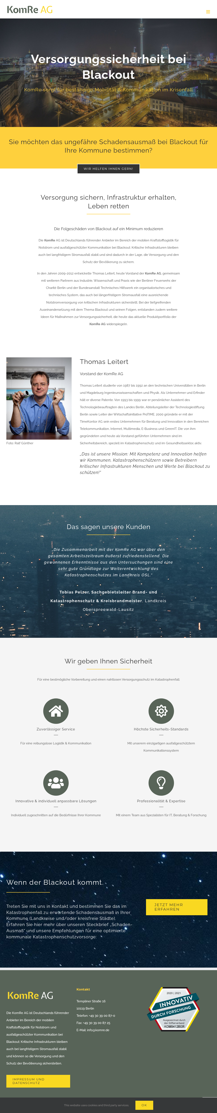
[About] (108, 72)
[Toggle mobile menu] (208, 12)
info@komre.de (98, 1030)
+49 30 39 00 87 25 (96, 1023)
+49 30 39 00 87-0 (102, 1016)
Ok (144, 1105)
